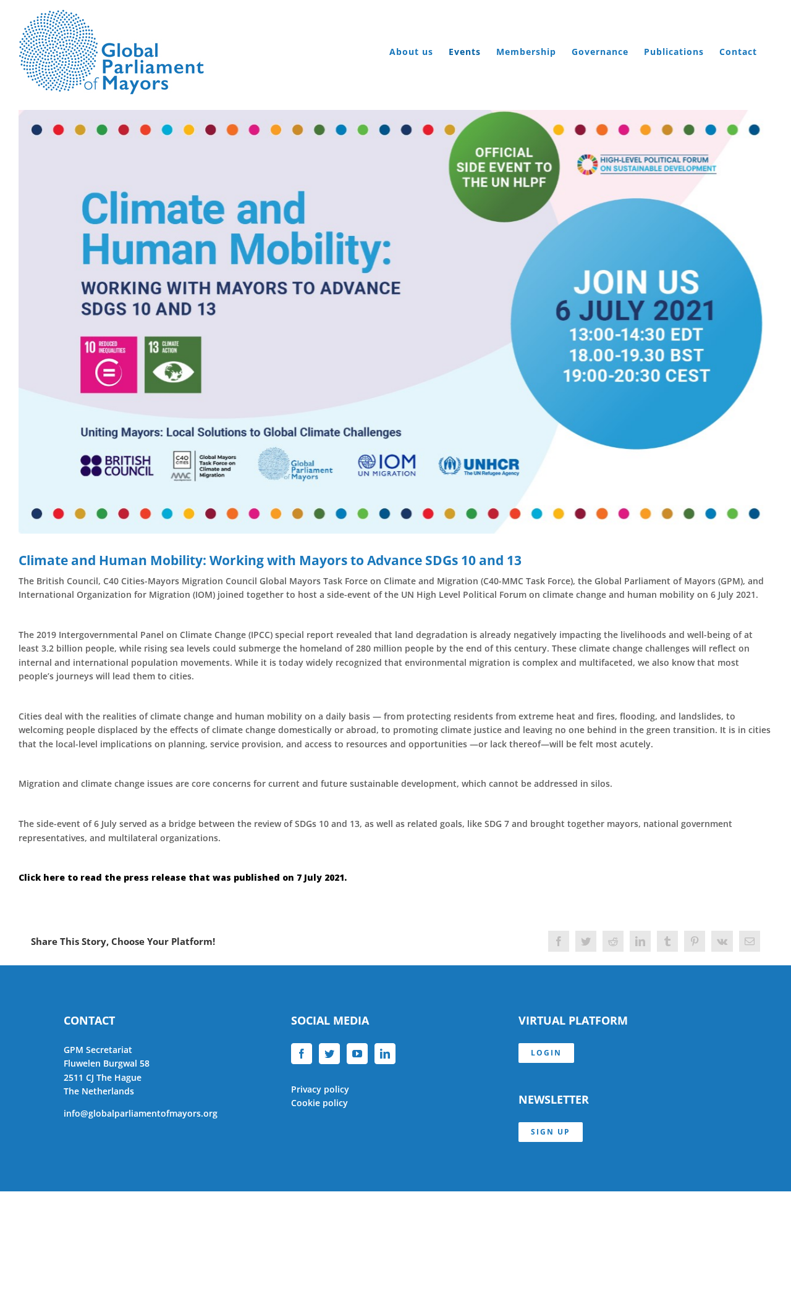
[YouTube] (357, 1053)
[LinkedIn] (385, 1053)
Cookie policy (319, 1103)
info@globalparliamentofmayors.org (141, 1113)
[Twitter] (329, 1053)
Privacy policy (320, 1089)
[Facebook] (301, 1053)
